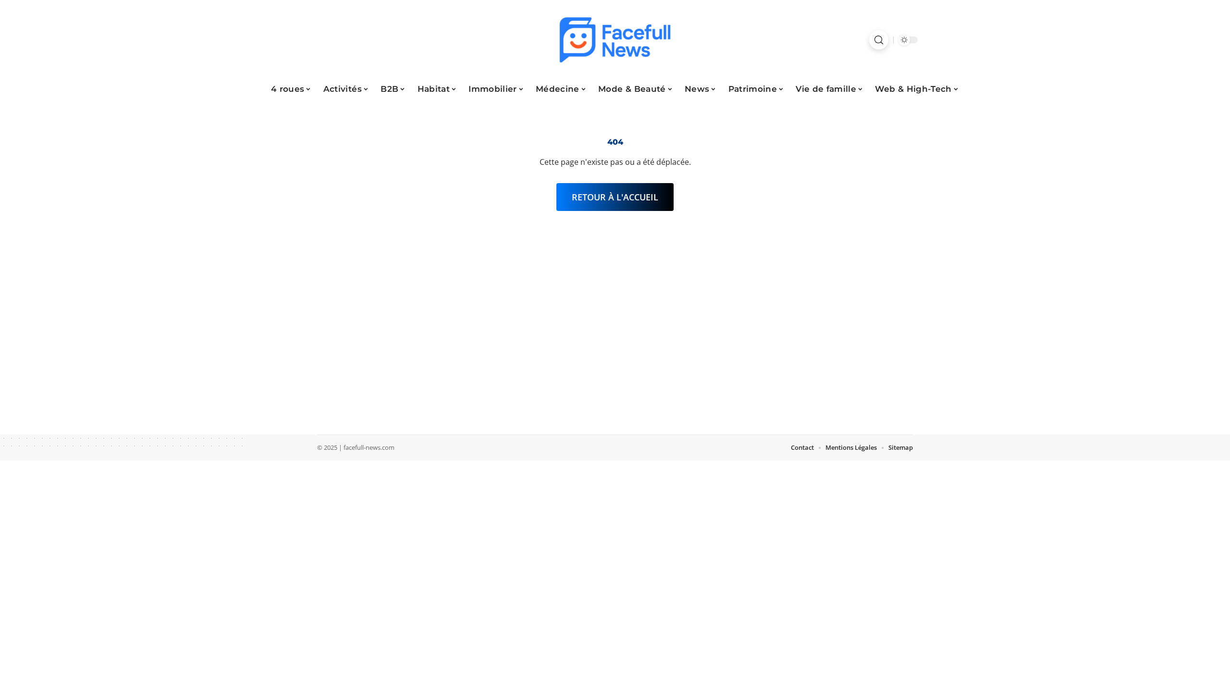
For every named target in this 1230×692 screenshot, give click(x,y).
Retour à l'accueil (615, 197)
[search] (878, 39)
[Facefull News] (615, 40)
